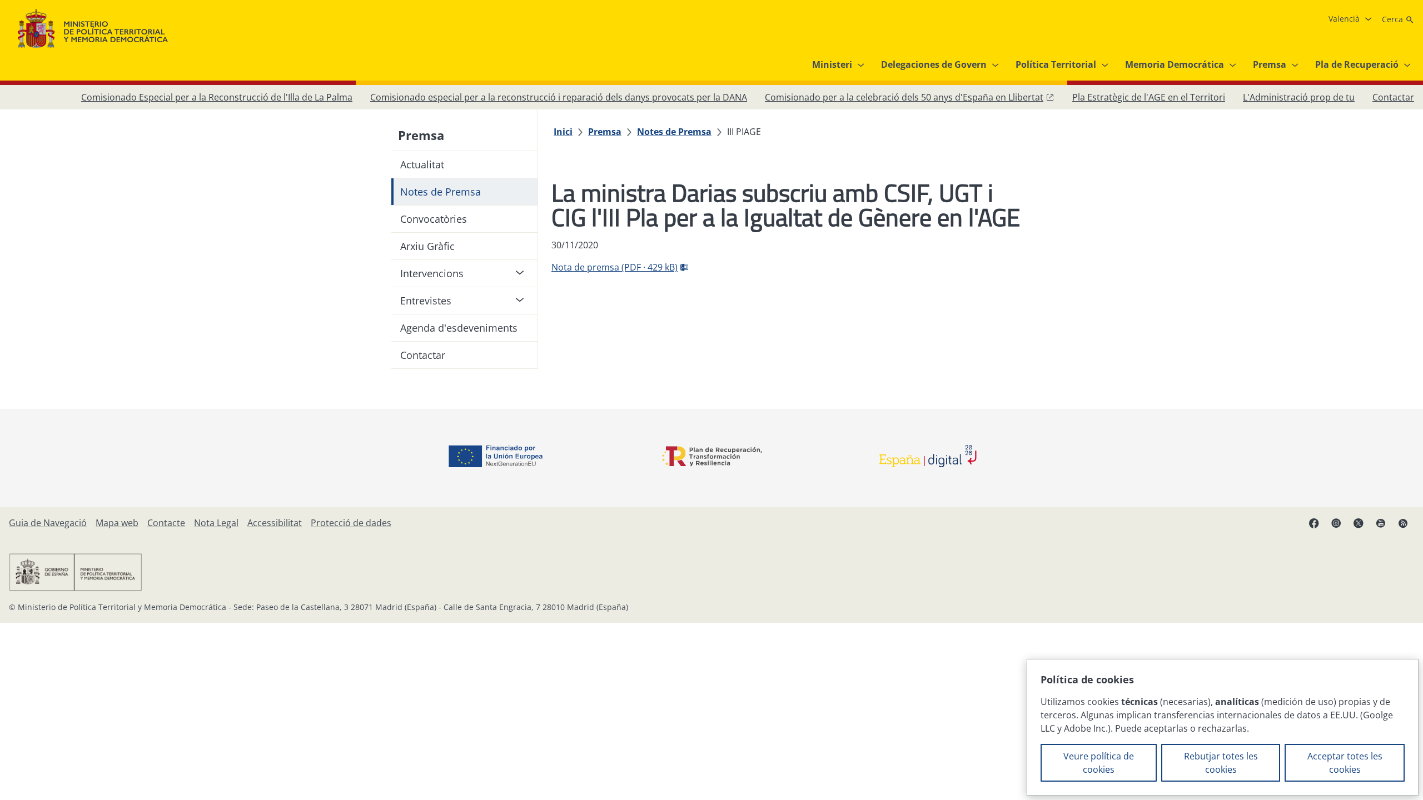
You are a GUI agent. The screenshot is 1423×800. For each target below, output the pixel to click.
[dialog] (1223, 727)
